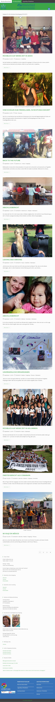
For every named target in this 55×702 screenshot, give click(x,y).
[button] (49, 9)
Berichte (20, 478)
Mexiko (23, 375)
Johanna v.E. (18, 163)
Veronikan (28, 319)
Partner (38, 694)
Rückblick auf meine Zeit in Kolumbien (20, 428)
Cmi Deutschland (17, 1)
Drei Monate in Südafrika (8, 668)
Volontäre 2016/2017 (7, 652)
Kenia (23, 163)
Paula (23, 262)
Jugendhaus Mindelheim (28, 1)
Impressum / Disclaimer (42, 691)
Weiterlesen (7, 67)
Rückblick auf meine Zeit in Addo (18, 56)
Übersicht (5, 577)
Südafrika (24, 59)
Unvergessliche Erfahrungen (16, 372)
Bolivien (23, 319)
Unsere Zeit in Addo (7, 665)
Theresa (32, 375)
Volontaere (34, 210)
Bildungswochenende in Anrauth (9, 660)
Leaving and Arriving (12, 259)
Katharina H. (24, 210)
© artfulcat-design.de (27, 700)
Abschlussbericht (11, 207)
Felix (16, 113)
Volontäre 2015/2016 (7, 653)
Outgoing (28, 163)
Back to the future (11, 160)
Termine (4, 579)
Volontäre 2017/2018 (7, 650)
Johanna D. (18, 59)
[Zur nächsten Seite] (50, 552)
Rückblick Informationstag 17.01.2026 (10, 663)
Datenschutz (39, 687)
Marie (23, 431)
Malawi (29, 210)
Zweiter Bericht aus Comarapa (16, 475)
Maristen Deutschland (6, 1)
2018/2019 (18, 210)
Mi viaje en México (11, 533)
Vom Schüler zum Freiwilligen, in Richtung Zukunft (26, 110)
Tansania (20, 113)
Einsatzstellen (5, 580)
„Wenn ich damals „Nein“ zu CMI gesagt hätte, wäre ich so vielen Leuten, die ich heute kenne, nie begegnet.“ (24, 670)
